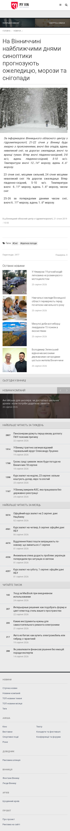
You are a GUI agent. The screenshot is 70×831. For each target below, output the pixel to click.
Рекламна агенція (11, 760)
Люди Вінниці (9, 783)
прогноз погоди (29, 243)
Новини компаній (11, 693)
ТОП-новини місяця (12, 703)
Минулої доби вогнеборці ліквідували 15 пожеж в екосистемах (46, 327)
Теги (5, 708)
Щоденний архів (11, 801)
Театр (39, 726)
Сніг (16, 243)
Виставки (7, 731)
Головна (6, 31)
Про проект (9, 819)
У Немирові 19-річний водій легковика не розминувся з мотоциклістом (47, 275)
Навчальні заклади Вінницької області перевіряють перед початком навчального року (49, 301)
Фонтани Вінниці (11, 778)
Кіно (5, 726)
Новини (17, 31)
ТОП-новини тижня (12, 698)
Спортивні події (11, 737)
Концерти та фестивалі (48, 731)
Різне (5, 742)
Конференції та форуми (48, 737)
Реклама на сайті (11, 824)
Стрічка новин (10, 688)
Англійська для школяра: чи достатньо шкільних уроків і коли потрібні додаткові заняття (31, 402)
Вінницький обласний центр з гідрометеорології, (29, 219)
